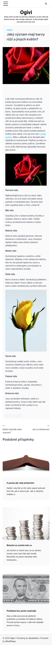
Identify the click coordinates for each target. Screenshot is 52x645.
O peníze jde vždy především (20, 483)
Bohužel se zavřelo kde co (19, 545)
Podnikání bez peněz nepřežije (21, 611)
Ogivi (26, 12)
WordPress (10, 641)
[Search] (46, 4)
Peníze (9, 30)
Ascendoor (34, 638)
